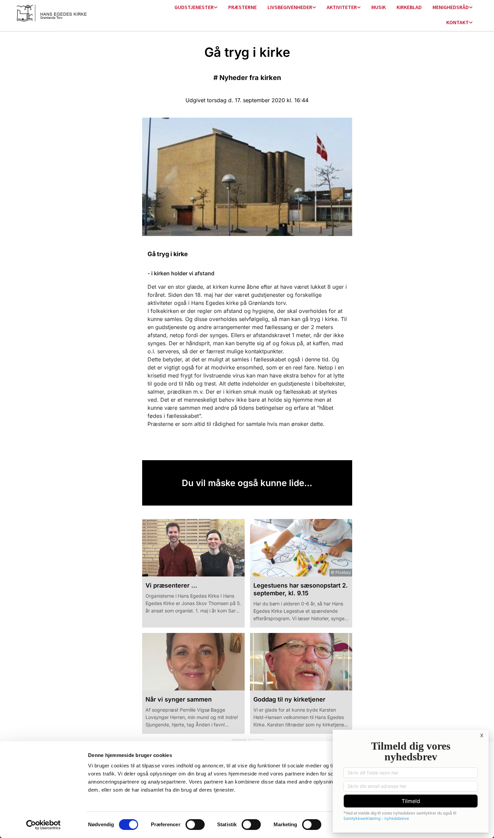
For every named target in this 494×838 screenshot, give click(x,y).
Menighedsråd (451, 7)
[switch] (195, 824)
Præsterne (242, 7)
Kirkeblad (409, 7)
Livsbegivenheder (289, 7)
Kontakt (457, 22)
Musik (378, 7)
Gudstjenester (194, 7)
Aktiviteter (342, 7)
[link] (196, 7)
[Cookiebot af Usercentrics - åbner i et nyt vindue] (43, 825)
